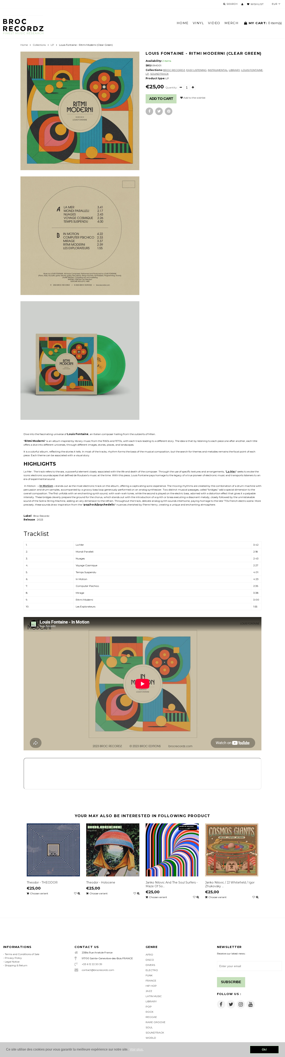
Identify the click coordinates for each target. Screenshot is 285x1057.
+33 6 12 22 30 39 (92, 964)
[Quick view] (79, 893)
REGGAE (151, 1017)
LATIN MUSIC (154, 996)
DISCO (150, 959)
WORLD (151, 1037)
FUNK (149, 975)
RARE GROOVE (155, 1022)
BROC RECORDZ (174, 70)
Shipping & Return (16, 965)
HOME (183, 23)
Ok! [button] (264, 1049)
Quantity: (171, 87)
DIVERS (150, 965)
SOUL (149, 1027)
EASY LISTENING (196, 70)
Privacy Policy (13, 957)
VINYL (198, 23)
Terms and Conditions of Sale (22, 954)
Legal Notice (12, 961)
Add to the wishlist (194, 97)
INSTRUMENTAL (218, 70)
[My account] (242, 4)
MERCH (231, 23)
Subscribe (231, 982)
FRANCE (151, 980)
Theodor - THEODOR (42, 882)
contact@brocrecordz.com (98, 969)
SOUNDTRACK (159, 73)
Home (24, 44)
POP (149, 1006)
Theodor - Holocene (100, 882)
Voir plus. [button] (137, 1049)
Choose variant (39, 893)
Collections (39, 44)
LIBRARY (234, 70)
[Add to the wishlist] (75, 893)
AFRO (149, 954)
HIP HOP (151, 985)
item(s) (265, 23)
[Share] (149, 111)
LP (52, 44)
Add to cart (161, 99)
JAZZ (149, 991)
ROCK (149, 1011)
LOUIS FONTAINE (252, 70)
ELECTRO (152, 970)
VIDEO (214, 23)
